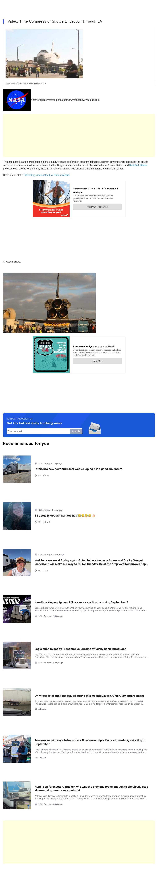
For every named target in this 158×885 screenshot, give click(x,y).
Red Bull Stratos (138, 165)
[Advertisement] (79, 135)
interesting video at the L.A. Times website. (47, 175)
